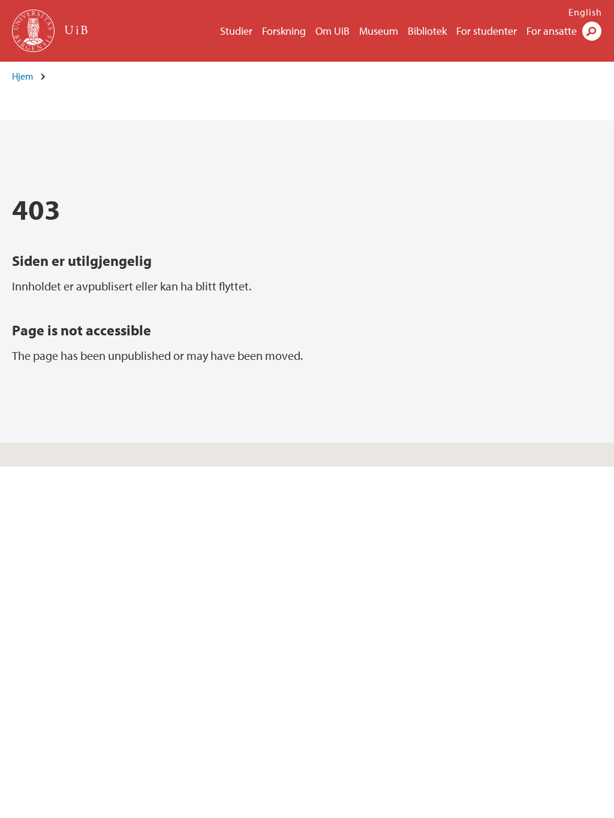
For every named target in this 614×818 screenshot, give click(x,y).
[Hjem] (34, 31)
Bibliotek (427, 31)
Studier (236, 31)
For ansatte (551, 31)
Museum (378, 31)
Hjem (22, 76)
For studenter (486, 31)
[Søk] (592, 31)
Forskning (284, 31)
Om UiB (332, 31)
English (585, 12)
